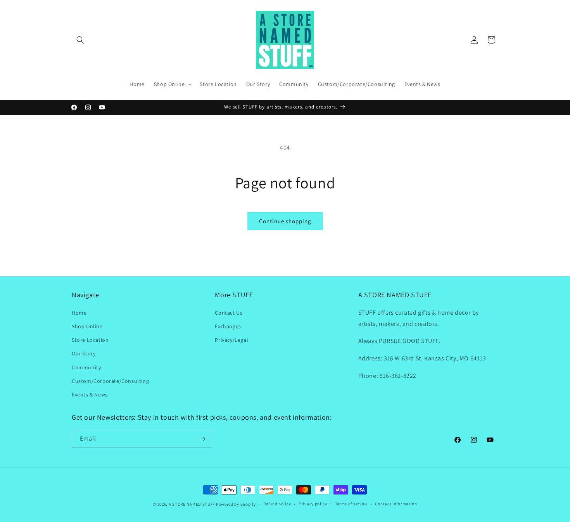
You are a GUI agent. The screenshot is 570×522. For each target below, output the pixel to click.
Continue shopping (285, 221)
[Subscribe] (202, 439)
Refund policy (277, 503)
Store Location (90, 339)
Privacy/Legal (231, 339)
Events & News (90, 394)
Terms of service (351, 503)
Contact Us (228, 312)
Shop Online (87, 325)
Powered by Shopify (236, 504)
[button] (80, 39)
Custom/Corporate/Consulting (110, 380)
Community (86, 367)
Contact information (396, 503)
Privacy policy (313, 503)
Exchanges (228, 325)
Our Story (83, 353)
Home (79, 312)
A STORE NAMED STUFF (192, 504)
